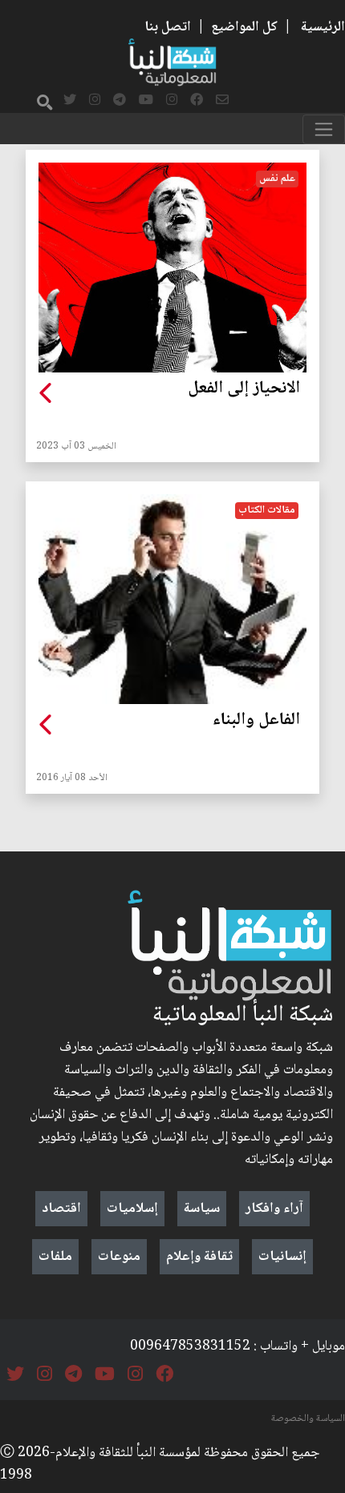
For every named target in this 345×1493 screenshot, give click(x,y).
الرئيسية (323, 27)
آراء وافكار (274, 1209)
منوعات (119, 1257)
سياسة (202, 1209)
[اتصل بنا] (222, 101)
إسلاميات (132, 1209)
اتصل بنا (167, 27)
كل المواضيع (244, 27)
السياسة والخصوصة (308, 1418)
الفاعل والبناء (256, 720)
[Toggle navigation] (323, 129)
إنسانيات (282, 1257)
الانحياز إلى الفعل (244, 389)
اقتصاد (61, 1209)
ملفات (55, 1257)
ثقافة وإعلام (199, 1257)
